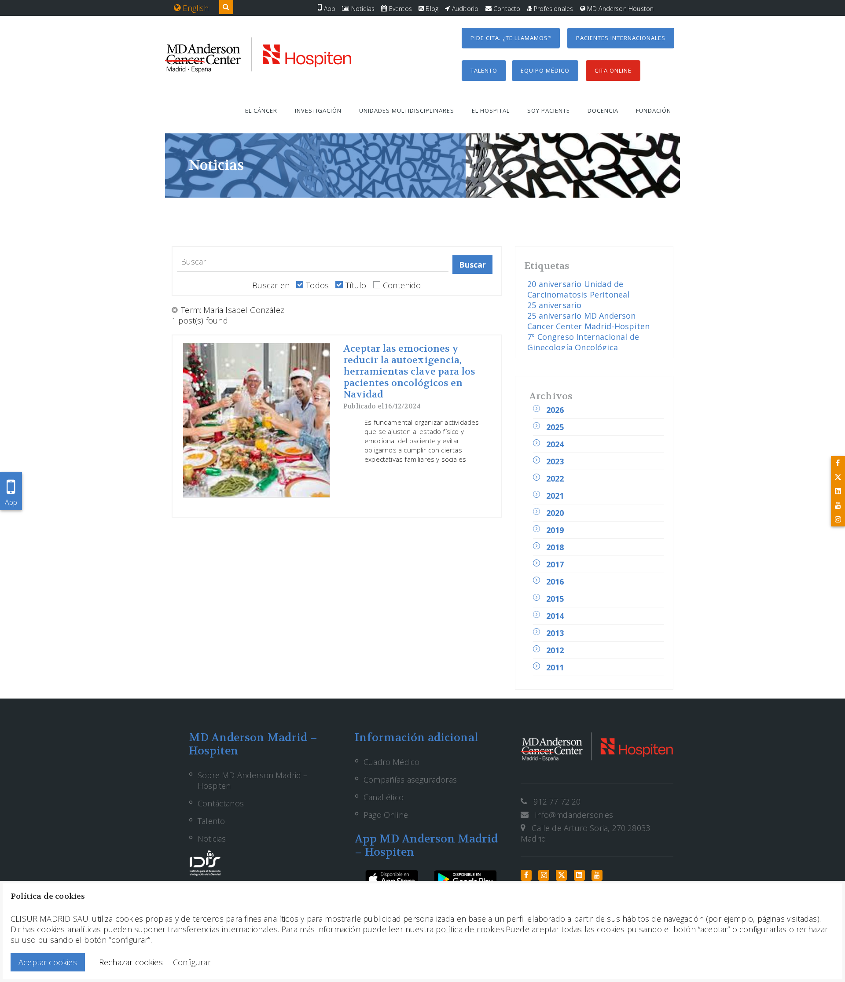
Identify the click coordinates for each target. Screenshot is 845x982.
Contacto (506, 8)
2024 (555, 444)
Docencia (603, 110)
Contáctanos (221, 803)
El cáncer (261, 110)
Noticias (362, 8)
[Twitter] (838, 477)
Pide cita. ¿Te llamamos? (510, 38)
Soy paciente (548, 110)
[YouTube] (838, 505)
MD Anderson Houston (619, 8)
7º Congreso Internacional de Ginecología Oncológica (583, 342)
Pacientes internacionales (620, 38)
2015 (555, 598)
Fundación (653, 110)
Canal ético (384, 797)
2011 (555, 667)
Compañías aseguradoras (410, 779)
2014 (555, 616)
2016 (555, 581)
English (194, 8)
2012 (555, 650)
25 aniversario (554, 305)
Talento (483, 70)
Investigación (318, 110)
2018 (555, 547)
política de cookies (470, 929)
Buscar (472, 264)
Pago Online (386, 814)
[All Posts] (175, 310)
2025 (555, 427)
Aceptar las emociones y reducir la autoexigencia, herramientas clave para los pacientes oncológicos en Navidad (409, 371)
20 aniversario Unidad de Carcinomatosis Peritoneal (578, 289)
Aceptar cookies (47, 962)
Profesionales (552, 8)
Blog (431, 8)
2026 (555, 410)
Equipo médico (545, 70)
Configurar (192, 962)
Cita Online (613, 70)
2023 (555, 461)
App (328, 8)
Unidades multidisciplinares (406, 110)
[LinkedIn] (838, 491)
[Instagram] (838, 519)
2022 (555, 478)
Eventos (399, 8)
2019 (555, 530)
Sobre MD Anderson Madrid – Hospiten (253, 780)
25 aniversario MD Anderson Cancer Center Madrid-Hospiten (588, 320)
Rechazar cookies (131, 962)
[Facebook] (838, 463)
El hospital (491, 110)
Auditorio (464, 8)
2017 (555, 564)
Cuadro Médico (391, 762)
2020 (555, 513)
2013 (555, 633)
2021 (555, 495)
